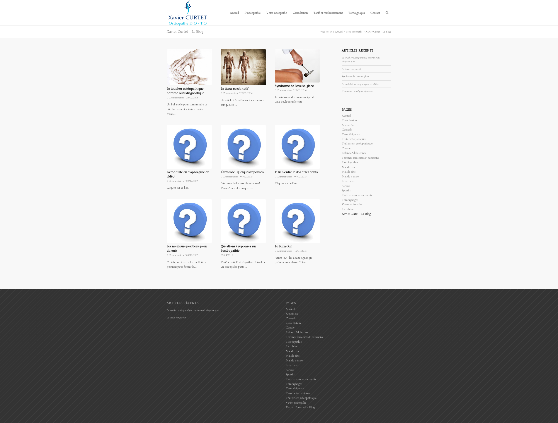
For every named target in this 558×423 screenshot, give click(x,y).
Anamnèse (348, 125)
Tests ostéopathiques (354, 139)
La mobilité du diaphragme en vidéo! (360, 84)
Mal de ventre (350, 177)
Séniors (346, 186)
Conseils (347, 130)
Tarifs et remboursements (357, 195)
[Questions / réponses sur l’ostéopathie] (243, 221)
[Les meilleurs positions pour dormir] (189, 221)
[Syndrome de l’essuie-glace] (297, 66)
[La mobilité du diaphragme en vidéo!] (189, 147)
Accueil (346, 116)
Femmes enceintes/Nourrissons (360, 158)
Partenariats (348, 181)
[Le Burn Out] (297, 221)
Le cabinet (348, 209)
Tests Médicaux (351, 134)
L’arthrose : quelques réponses (242, 172)
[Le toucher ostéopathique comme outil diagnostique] (189, 67)
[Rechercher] (387, 13)
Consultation (349, 120)
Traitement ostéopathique (357, 144)
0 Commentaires (175, 97)
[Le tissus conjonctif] (243, 67)
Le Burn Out (283, 246)
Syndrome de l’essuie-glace (294, 86)
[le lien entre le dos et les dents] (297, 147)
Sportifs (346, 191)
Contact (346, 148)
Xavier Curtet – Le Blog (185, 32)
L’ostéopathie (350, 162)
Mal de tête (349, 172)
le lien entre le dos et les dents (296, 172)
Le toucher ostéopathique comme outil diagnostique (193, 310)
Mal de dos (348, 167)
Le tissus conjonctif (234, 89)
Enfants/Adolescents (354, 153)
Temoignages (350, 200)
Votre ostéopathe (352, 204)
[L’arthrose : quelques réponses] (243, 147)
